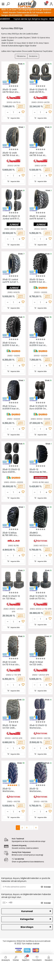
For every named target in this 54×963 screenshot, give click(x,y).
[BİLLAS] (13, 540)
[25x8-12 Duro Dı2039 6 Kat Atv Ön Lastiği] (13, 390)
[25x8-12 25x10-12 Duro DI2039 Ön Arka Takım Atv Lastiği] (40, 390)
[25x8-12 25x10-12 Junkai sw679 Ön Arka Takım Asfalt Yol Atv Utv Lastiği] (13, 200)
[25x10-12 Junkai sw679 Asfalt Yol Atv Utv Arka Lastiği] (40, 200)
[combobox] (5, 902)
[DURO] (40, 287)
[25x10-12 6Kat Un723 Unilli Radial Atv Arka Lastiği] (13, 709)
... (31, 827)
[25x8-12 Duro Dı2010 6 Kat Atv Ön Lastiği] (13, 327)
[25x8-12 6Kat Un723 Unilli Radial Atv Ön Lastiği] (40, 646)
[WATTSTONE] (40, 540)
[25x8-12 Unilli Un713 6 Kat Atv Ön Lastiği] (13, 646)
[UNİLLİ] (13, 97)
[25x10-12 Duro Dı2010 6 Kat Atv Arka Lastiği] (40, 263)
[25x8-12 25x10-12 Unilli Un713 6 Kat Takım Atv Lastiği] (40, 580)
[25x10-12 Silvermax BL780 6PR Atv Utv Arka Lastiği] (40, 453)
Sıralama (33, 56)
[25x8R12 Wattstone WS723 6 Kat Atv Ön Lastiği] (40, 517)
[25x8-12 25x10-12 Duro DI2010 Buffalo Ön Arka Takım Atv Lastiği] (13, 453)
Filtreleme (21, 56)
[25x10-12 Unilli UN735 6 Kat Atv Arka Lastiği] (13, 137)
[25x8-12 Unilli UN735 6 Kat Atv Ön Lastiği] (40, 137)
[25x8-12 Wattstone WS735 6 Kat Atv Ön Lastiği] (13, 773)
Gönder (47, 887)
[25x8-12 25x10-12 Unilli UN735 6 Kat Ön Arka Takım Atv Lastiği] (40, 73)
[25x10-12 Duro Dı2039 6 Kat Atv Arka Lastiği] (40, 327)
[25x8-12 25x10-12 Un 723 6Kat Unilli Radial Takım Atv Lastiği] (13, 580)
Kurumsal (27, 911)
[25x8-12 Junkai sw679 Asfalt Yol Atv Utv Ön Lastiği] (13, 263)
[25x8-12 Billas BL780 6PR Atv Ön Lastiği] (13, 517)
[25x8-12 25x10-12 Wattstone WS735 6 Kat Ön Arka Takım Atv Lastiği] (40, 709)
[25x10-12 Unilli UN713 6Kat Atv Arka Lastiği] (13, 73)
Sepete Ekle (15, 118)
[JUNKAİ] (13, 224)
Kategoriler (27, 919)
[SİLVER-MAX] (40, 477)
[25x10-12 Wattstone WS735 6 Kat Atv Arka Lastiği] (40, 773)
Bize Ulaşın (27, 927)
